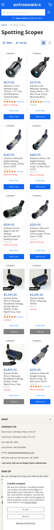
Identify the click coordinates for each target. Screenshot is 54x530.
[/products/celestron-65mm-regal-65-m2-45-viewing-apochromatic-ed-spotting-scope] (14, 209)
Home (4, 25)
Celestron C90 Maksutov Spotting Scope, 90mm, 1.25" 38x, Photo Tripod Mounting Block (39, 91)
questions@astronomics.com (21, 452)
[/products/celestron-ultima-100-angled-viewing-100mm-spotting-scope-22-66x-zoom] (40, 140)
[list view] (50, 43)
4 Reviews (20, 102)
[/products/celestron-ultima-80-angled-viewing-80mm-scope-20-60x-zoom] (14, 140)
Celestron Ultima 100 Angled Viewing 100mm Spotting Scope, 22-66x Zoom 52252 (40, 164)
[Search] (49, 12)
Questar (7, 314)
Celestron (7, 99)
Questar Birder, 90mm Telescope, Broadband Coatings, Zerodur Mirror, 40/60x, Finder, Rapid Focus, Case (14, 305)
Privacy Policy (31, 502)
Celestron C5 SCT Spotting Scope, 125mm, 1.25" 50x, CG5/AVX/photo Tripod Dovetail (13, 91)
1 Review (19, 171)
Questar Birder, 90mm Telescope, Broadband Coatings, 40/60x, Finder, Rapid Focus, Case (14, 379)
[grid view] (43, 43)
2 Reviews (46, 386)
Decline (25, 516)
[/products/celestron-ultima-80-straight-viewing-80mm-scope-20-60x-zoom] (40, 355)
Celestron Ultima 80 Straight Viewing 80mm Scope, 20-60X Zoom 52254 (39, 377)
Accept (26, 509)
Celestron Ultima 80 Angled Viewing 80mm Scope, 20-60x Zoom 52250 (14, 162)
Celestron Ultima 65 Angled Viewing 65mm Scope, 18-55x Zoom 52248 (40, 232)
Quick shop (14, 110)
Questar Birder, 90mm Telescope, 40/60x (38, 301)
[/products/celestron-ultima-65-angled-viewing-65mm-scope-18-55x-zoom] (40, 209)
